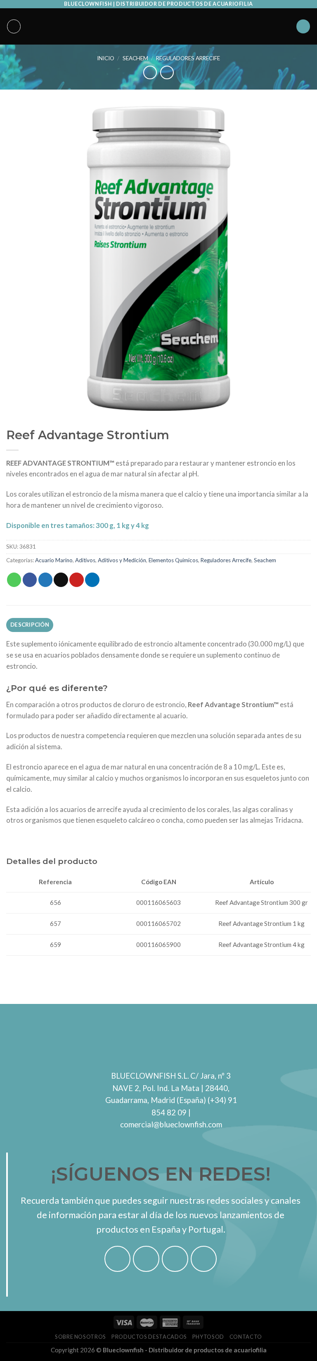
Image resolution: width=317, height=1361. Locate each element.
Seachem (135, 58)
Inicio (105, 58)
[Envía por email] (61, 580)
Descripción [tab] (29, 624)
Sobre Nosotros (80, 1336)
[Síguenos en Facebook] (117, 1259)
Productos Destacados (149, 1336)
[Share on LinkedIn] (92, 580)
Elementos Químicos (173, 560)
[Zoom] (17, 400)
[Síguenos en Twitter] (175, 1259)
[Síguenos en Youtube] (204, 1259)
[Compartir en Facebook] (30, 580)
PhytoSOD (208, 1336)
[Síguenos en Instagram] (146, 1259)
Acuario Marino (54, 560)
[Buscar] (303, 26)
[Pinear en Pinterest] (76, 580)
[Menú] (14, 26)
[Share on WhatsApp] (14, 580)
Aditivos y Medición (122, 560)
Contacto (245, 1336)
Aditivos (85, 560)
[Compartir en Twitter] (45, 580)
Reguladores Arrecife (188, 58)
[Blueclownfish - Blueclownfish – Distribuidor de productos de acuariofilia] (158, 26)
